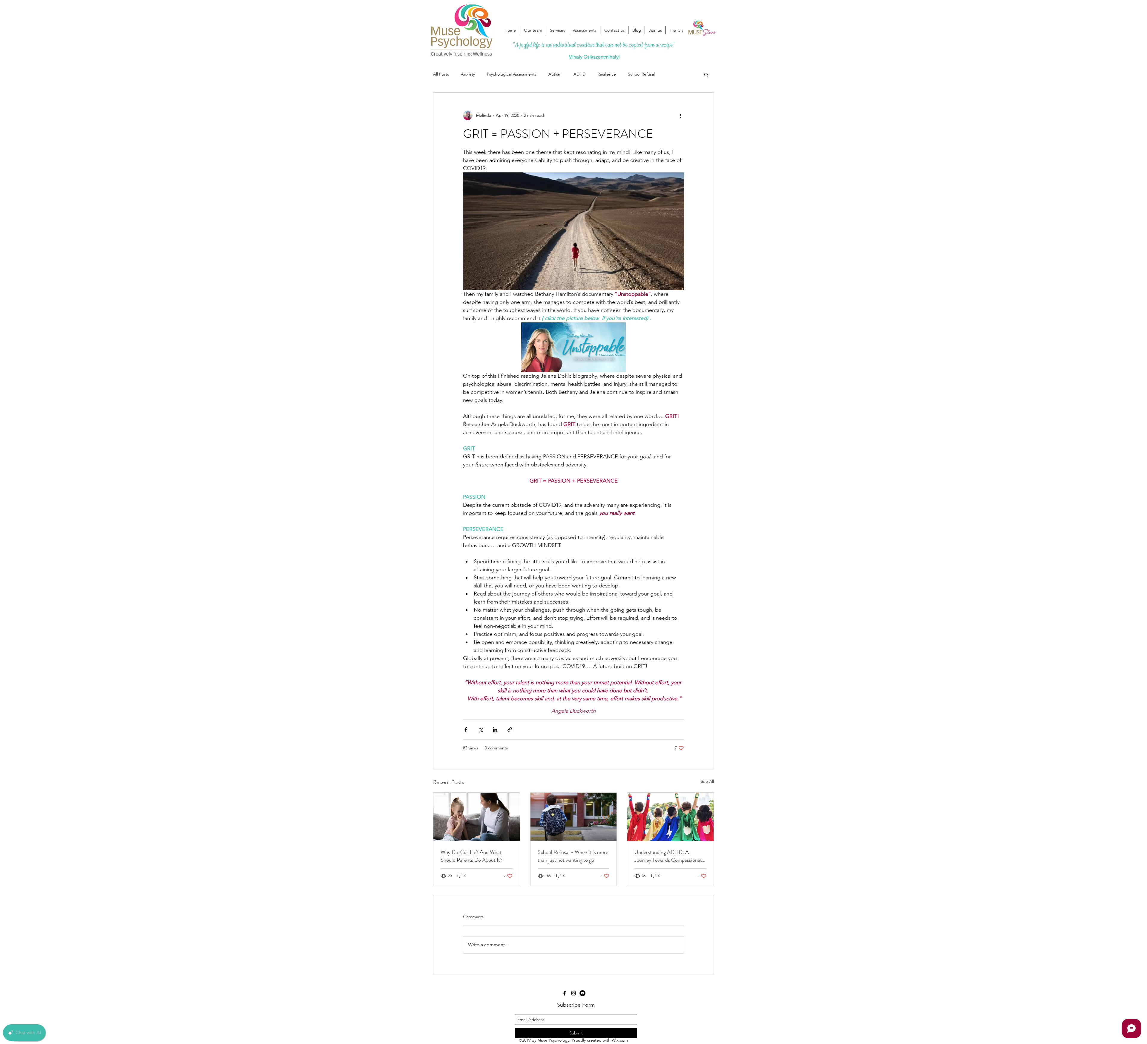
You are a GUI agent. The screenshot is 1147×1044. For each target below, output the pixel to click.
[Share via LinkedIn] (495, 729)
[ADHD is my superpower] (670, 817)
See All (707, 781)
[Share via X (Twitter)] (480, 729)
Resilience (606, 74)
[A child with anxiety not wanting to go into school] (573, 817)
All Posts (441, 74)
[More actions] (680, 115)
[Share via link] (510, 729)
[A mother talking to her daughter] (476, 817)
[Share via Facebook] (466, 729)
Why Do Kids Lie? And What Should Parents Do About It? (471, 856)
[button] (706, 74)
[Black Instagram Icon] (573, 993)
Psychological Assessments (511, 74)
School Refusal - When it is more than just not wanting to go (573, 856)
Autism (555, 74)
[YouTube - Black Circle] (582, 993)
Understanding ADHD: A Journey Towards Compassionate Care (669, 856)
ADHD (579, 74)
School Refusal (641, 74)
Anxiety (468, 74)
